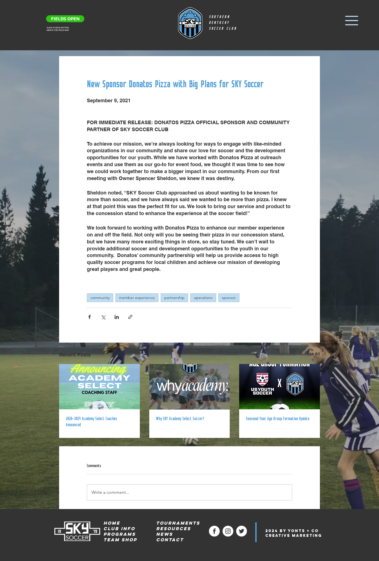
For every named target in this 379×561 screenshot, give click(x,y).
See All (313, 353)
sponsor (229, 297)
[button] (351, 20)
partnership (174, 297)
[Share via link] (130, 317)
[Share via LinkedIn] (116, 317)
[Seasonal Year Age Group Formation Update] (279, 386)
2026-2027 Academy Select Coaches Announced (91, 422)
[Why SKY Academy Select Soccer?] (189, 387)
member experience (137, 297)
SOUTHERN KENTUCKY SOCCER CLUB (223, 23)
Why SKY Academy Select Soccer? (180, 419)
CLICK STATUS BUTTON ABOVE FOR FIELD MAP (58, 28)
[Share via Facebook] (89, 317)
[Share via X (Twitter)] (103, 317)
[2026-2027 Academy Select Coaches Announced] (99, 386)
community (100, 297)
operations (203, 297)
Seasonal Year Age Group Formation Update (277, 419)
